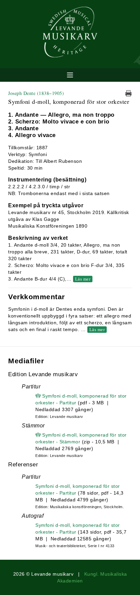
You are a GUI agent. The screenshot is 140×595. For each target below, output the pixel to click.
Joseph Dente (36, 93)
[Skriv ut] (128, 93)
